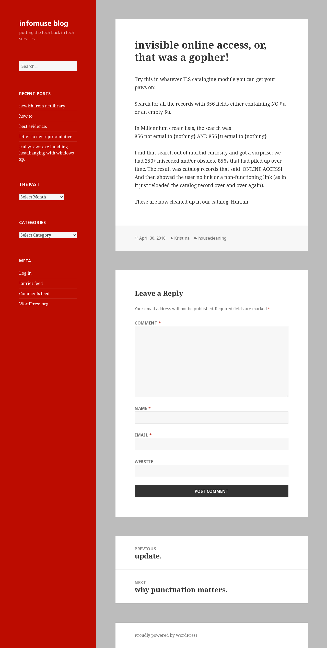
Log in (25, 273)
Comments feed (34, 293)
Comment (148, 323)
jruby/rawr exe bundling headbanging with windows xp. (46, 153)
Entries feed (31, 283)
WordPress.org (34, 304)
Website (144, 461)
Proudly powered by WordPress (166, 635)
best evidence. (33, 126)
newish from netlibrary (42, 106)
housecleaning (212, 238)
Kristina (182, 238)
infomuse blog (43, 23)
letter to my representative (45, 136)
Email (143, 435)
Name (143, 408)
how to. (26, 116)
